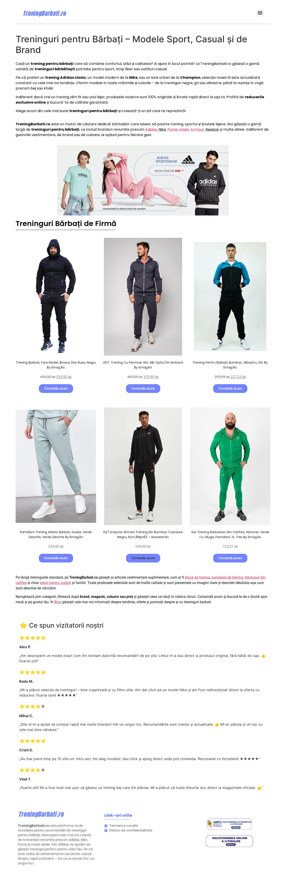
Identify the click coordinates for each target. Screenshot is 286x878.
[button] (260, 12)
